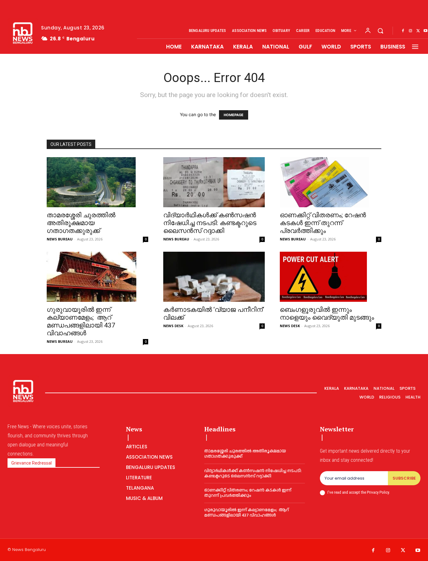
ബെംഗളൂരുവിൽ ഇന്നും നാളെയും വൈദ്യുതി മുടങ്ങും (327, 313)
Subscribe (404, 478)
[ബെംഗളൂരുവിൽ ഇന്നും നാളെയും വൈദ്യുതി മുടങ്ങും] (330, 277)
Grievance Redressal (31, 463)
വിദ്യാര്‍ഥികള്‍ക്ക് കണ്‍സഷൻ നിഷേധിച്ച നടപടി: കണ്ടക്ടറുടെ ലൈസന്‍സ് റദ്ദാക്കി (209, 222)
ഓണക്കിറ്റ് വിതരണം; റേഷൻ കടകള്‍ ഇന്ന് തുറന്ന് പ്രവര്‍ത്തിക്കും (323, 222)
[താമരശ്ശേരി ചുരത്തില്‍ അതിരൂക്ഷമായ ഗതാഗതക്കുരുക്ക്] (97, 182)
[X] (418, 31)
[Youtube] (418, 551)
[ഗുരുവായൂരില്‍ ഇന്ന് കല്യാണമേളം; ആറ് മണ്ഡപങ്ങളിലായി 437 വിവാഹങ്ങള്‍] (97, 277)
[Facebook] (403, 31)
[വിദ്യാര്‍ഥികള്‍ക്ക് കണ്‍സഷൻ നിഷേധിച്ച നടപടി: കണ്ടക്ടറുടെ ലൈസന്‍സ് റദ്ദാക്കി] (214, 182)
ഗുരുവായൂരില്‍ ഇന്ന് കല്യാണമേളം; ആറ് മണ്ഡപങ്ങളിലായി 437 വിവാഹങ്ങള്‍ (81, 321)
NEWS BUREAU (60, 239)
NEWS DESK (173, 325)
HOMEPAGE (233, 115)
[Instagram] (410, 31)
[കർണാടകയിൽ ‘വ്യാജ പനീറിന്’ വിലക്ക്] (214, 277)
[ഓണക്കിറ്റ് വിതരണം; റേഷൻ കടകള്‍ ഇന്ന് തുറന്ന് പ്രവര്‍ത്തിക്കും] (330, 182)
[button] (380, 30)
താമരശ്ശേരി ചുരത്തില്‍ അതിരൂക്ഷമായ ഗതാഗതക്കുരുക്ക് (81, 222)
